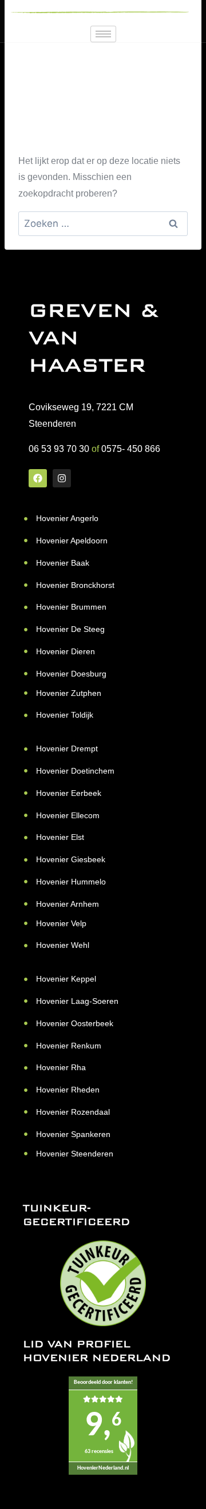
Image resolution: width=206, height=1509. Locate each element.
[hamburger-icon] (103, 34)
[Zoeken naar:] (103, 224)
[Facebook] (38, 478)
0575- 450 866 (130, 449)
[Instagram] (62, 478)
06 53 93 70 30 (59, 449)
